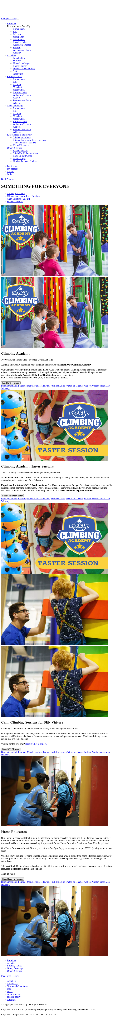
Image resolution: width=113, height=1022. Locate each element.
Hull (15, 31)
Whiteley (17, 52)
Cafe (15, 71)
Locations (11, 23)
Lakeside (17, 34)
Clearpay (11, 999)
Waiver (10, 174)
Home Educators (21, 145)
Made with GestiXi (10, 976)
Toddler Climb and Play (24, 68)
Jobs (9, 989)
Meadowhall (19, 39)
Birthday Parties (14, 76)
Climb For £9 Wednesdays (25, 153)
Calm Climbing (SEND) (24, 142)
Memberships (19, 158)
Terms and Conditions (17, 986)
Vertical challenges (21, 63)
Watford (16, 47)
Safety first (18, 74)
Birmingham (19, 29)
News (10, 991)
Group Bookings (15, 105)
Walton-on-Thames (22, 45)
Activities (11, 55)
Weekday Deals (20, 150)
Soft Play (17, 60)
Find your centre (8, 18)
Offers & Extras (14, 148)
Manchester (18, 37)
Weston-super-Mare (22, 50)
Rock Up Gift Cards (22, 156)
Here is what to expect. (36, 744)
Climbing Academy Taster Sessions (29, 140)
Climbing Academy (22, 137)
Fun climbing (19, 58)
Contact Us (12, 983)
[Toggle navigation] (18, 19)
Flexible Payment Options (25, 161)
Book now (12, 166)
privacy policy (13, 994)
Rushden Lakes (20, 42)
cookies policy (13, 997)
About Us (11, 981)
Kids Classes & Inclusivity (19, 134)
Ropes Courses (20, 66)
